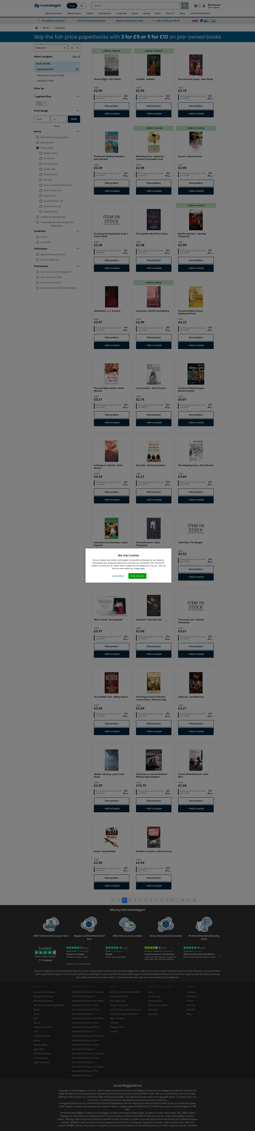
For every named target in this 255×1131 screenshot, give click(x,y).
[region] (128, 565)
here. (142, 568)
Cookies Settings (118, 576)
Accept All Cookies (137, 576)
